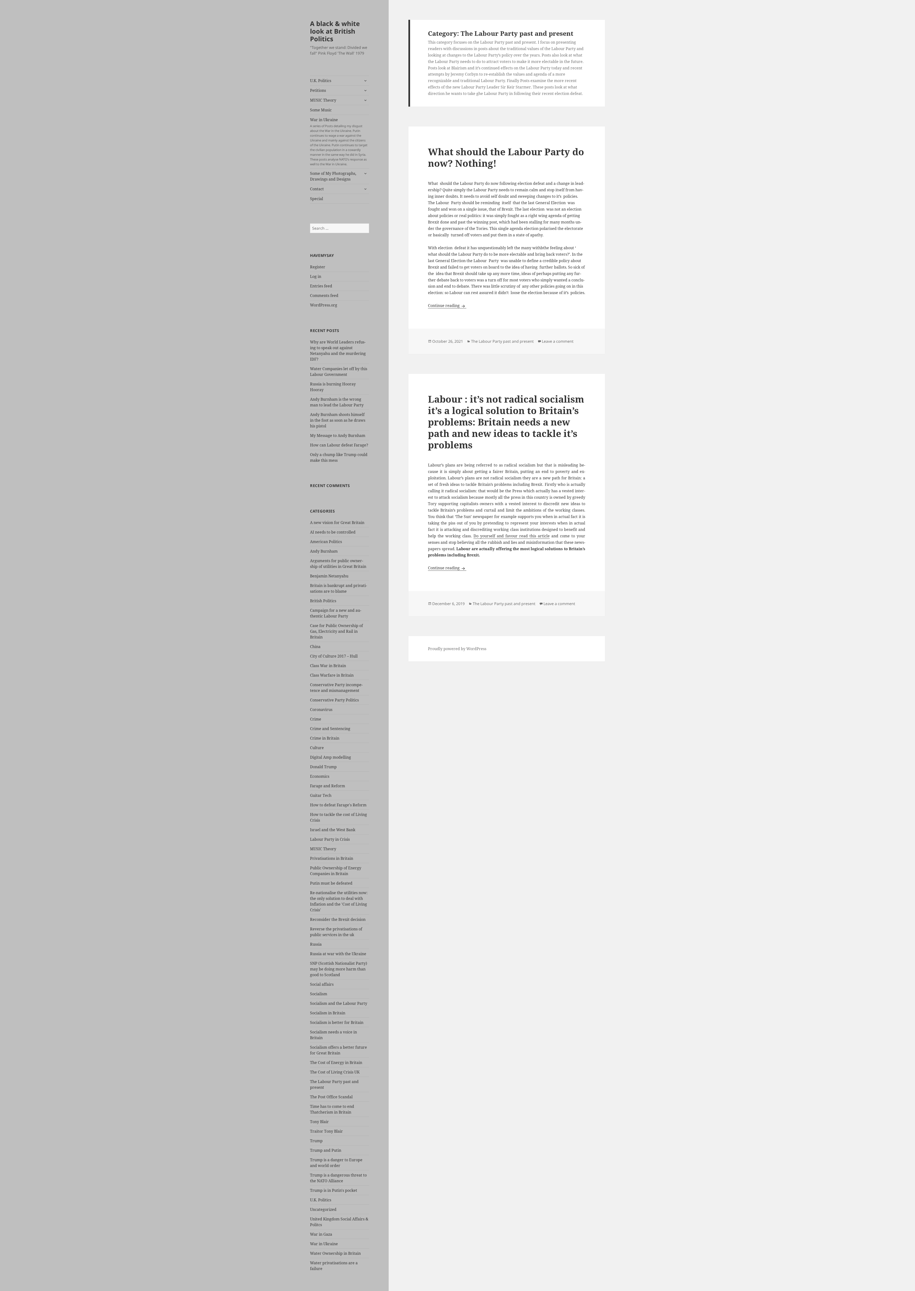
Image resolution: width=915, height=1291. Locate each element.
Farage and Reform (327, 785)
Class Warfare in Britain (332, 675)
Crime (315, 719)
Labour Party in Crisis (330, 839)
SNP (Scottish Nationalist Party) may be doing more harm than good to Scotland (338, 969)
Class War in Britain (328, 665)
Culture (317, 747)
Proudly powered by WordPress (457, 648)
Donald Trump (323, 766)
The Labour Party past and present (502, 341)
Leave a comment (558, 341)
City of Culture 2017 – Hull (334, 656)
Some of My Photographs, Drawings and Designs (333, 176)
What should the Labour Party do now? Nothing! (506, 157)
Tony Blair (319, 1121)
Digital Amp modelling (330, 757)
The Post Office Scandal (331, 1096)
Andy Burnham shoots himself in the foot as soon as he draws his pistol (337, 420)
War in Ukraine (338, 141)
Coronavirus (321, 709)
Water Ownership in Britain (335, 1253)
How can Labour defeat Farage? (339, 445)
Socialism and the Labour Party (338, 1003)
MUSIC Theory (323, 100)
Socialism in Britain (327, 1013)
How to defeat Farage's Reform (338, 805)
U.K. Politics (320, 80)
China (315, 646)
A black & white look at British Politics (335, 31)
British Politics (323, 600)
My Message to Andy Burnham (337, 435)
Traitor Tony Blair (326, 1131)
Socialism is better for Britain (336, 1022)
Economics (319, 776)
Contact (317, 189)
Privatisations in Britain (331, 858)
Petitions (318, 90)
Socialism (318, 993)
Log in (315, 276)
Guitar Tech (320, 795)
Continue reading (447, 305)
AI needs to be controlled (333, 532)
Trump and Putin (325, 1150)
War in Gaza (321, 1234)
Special (316, 198)
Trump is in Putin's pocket (333, 1190)
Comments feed (324, 295)
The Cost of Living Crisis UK (335, 1072)
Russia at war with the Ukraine (338, 953)
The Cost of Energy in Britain (336, 1062)
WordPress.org (323, 305)
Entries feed (321, 286)
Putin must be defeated (331, 883)
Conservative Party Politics (334, 700)
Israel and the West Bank (332, 829)
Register (317, 267)
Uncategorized (323, 1209)
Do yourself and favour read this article (511, 536)
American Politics (326, 541)
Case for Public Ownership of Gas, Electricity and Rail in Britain (336, 631)
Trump (316, 1140)
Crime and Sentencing (330, 728)
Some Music (321, 110)
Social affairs (322, 984)
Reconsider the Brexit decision (338, 919)
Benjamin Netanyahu (329, 576)
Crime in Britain (324, 738)
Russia (316, 944)
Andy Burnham (324, 551)
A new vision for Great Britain (337, 522)
